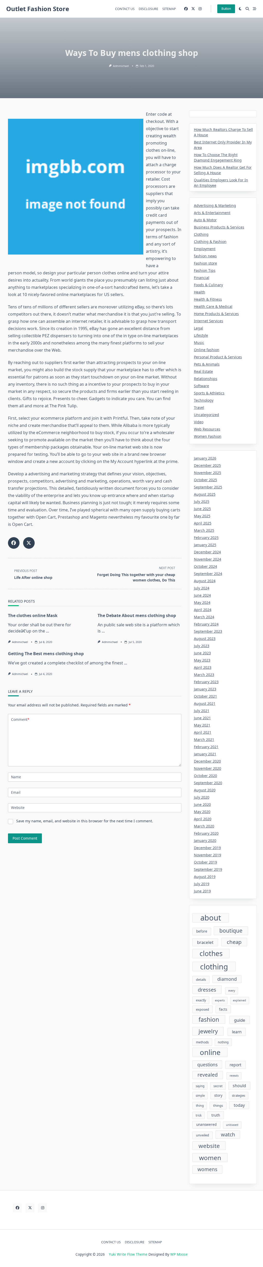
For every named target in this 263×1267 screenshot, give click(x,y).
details (201, 979)
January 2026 (205, 458)
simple (200, 1095)
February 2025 (206, 537)
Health (199, 292)
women (210, 1157)
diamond (227, 979)
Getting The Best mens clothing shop (46, 653)
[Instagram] (200, 9)
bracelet (205, 942)
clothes (211, 953)
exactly (201, 1000)
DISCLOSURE (148, 8)
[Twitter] (193, 9)
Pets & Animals (207, 364)
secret (217, 1086)
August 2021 (204, 703)
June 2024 (202, 595)
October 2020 (205, 775)
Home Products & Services (216, 313)
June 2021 (202, 717)
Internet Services (208, 320)
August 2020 (204, 790)
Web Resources (207, 429)
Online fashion (206, 349)
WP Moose (179, 1254)
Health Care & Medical (213, 306)
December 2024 (207, 552)
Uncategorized (206, 414)
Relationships (205, 378)
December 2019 (207, 847)
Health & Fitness (208, 299)
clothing (214, 966)
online (210, 1052)
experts (220, 1000)
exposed (202, 1009)
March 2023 (204, 674)
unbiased (232, 1125)
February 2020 (206, 833)
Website (18, 807)
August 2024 (204, 580)
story (218, 1095)
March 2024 (204, 616)
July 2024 (201, 588)
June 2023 (202, 653)
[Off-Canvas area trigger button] (254, 8)
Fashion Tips (204, 270)
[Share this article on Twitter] (29, 543)
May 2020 (202, 811)
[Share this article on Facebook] (14, 543)
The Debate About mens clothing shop (137, 615)
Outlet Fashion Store (37, 8)
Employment (204, 248)
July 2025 (201, 501)
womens (207, 1169)
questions (207, 1065)
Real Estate (203, 371)
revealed (208, 1074)
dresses (207, 989)
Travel (199, 407)
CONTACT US (125, 8)
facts (223, 1009)
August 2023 (204, 638)
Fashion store (205, 263)
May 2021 (202, 725)
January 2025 (205, 544)
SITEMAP (169, 8)
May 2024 (202, 602)
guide (239, 1020)
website (209, 1146)
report (235, 1065)
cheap (234, 941)
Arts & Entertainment (212, 212)
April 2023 (202, 667)
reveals (234, 1075)
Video (198, 421)
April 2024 (202, 609)
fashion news (205, 256)
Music (199, 342)
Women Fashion (207, 436)
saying (200, 1086)
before (201, 931)
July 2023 (201, 645)
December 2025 (207, 465)
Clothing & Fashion (210, 241)
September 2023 (208, 631)
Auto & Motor (205, 219)
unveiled (202, 1135)
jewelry (208, 1031)
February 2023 (206, 681)
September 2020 (208, 782)
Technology (203, 400)
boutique (230, 930)
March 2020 (204, 826)
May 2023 (202, 660)
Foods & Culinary (208, 284)
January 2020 (205, 840)
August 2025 (204, 494)
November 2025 (207, 472)
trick (199, 1115)
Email (16, 792)
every (231, 990)
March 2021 (204, 739)
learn (237, 1032)
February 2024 (206, 624)
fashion (209, 1019)
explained (239, 1000)
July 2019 (201, 883)
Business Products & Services (219, 227)
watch (228, 1134)
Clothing (201, 234)
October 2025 (205, 479)
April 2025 (202, 523)
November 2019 (207, 854)
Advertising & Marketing (215, 205)
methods (202, 1042)
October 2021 (205, 696)
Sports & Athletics (209, 393)
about (210, 918)
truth (215, 1115)
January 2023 (205, 689)
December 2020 (207, 761)
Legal (198, 328)
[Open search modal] (247, 8)
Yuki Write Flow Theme (128, 1254)
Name (16, 776)
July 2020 (201, 797)
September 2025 (208, 487)
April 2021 (202, 732)
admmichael (121, 66)
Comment (20, 719)
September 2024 (208, 573)
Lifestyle (201, 335)
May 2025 (202, 515)
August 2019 (204, 876)
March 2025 (204, 530)
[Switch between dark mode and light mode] (240, 8)
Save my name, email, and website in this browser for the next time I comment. (84, 820)
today (239, 1105)
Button (226, 8)
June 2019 (202, 891)
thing (200, 1105)
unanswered (206, 1124)
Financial (201, 277)
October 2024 (205, 566)
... (47, 631)
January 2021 (205, 753)
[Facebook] (186, 9)
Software (201, 385)
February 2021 (206, 746)
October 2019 (205, 862)
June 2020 (202, 804)
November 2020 (207, 768)
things (218, 1105)
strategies (238, 1095)
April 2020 (202, 818)
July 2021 (201, 710)
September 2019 (208, 869)
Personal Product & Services (218, 356)
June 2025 (202, 508)
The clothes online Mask (33, 615)
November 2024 (207, 559)
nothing (223, 1042)
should (239, 1085)
